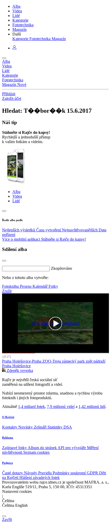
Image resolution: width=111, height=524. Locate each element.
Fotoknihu (11, 286)
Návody (31, 473)
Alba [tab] (16, 191)
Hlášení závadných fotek (39, 477)
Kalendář (41, 286)
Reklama (7, 437)
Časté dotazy (13, 473)
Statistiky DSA (59, 427)
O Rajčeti (8, 416)
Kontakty (10, 427)
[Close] (4, 260)
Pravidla (45, 473)
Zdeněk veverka (19, 370)
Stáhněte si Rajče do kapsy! (63, 239)
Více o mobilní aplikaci (21, 239)
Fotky (53, 286)
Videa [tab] (17, 196)
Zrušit (7, 291)
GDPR (93, 473)
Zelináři (40, 427)
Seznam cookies (36, 452)
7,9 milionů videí (61, 406)
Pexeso (26, 286)
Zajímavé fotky (15, 448)
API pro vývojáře (72, 448)
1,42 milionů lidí (91, 406)
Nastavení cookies (17, 491)
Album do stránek (43, 448)
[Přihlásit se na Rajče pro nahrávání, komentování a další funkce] (14, 48)
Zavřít (7, 519)
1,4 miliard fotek (31, 406)
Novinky (26, 427)
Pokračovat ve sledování (55, 323)
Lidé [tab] (16, 201)
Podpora (7, 462)
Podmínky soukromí (70, 473)
